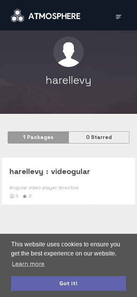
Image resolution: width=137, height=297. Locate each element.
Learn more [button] (28, 264)
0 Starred (99, 137)
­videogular (70, 171)
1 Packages (38, 137)
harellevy (26, 171)
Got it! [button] (68, 283)
